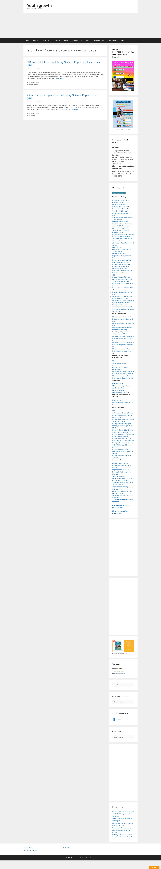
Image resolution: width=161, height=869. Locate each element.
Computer (66, 40)
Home (27, 40)
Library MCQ (35, 40)
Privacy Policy (28, 848)
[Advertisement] (80, 25)
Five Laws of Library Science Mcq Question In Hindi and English (122, 830)
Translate (123, 673)
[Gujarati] (116, 668)
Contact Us (66, 848)
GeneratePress (90, 858)
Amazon (118, 720)
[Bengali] (113, 668)
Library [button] (56, 40)
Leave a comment (33, 84)
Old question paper (34, 82)
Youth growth (39, 5)
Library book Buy (77, 40)
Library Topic (46, 40)
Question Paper (99, 40)
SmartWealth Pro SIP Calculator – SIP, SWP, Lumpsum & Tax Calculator (123, 814)
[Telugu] (121, 668)
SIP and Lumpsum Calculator (115, 40)
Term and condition (30, 850)
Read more (59, 78)
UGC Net (88, 40)
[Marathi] (118, 668)
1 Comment (32, 115)
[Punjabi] (120, 668)
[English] (115, 668)
